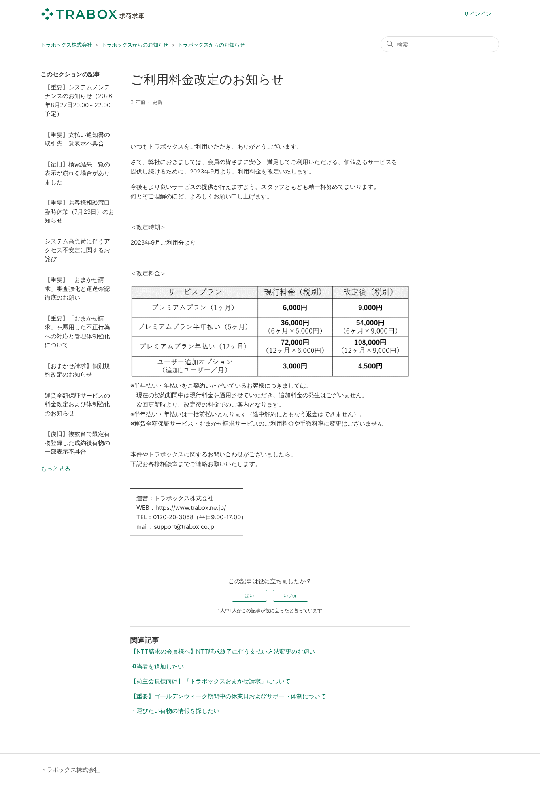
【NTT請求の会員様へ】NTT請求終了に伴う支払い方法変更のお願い (222, 651)
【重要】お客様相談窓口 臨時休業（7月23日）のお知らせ (79, 211)
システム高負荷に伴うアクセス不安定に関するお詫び (77, 250)
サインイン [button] (477, 13)
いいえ (290, 595)
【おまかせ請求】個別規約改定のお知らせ (77, 370)
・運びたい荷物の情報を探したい (174, 710)
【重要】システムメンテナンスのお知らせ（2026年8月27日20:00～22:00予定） (78, 100)
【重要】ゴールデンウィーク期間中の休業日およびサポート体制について (228, 696)
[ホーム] (93, 14)
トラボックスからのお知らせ (135, 44)
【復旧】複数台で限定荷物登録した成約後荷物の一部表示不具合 (77, 442)
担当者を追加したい (157, 666)
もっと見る (55, 468)
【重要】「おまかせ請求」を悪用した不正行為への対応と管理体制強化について (77, 332)
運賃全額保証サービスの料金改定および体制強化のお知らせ (77, 404)
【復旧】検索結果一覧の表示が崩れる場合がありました (77, 173)
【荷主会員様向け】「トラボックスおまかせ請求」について (210, 681)
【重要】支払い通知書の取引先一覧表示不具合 (77, 139)
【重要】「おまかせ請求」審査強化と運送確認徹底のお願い (77, 288)
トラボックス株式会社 (66, 44)
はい (249, 595)
